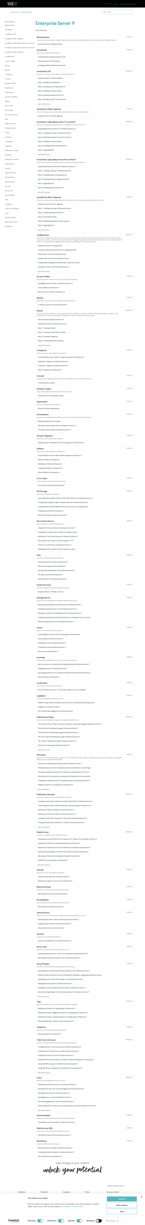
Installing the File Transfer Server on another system (56, 549)
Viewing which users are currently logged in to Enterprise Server (61, 1089)
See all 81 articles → (44, 1073)
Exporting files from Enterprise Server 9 (52, 579)
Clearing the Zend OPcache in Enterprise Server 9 (55, 1055)
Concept (8, 79)
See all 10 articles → (44, 1110)
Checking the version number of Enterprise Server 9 (56, 1122)
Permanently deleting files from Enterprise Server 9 (56, 570)
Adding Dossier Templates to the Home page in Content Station (61, 442)
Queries (7, 168)
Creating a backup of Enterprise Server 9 (52, 305)
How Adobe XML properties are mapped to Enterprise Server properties (64, 776)
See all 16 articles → (44, 104)
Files (6, 119)
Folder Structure (10, 123)
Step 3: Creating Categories (48, 336)
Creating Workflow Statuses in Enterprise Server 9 (56, 1152)
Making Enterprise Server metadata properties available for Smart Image (64, 768)
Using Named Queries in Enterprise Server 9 (54, 877)
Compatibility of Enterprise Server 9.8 (51, 57)
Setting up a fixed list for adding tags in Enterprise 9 (56, 1008)
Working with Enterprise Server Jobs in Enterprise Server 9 (59, 958)
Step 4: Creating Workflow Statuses (51, 341)
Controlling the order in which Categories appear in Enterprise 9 (61, 357)
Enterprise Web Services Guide (49, 421)
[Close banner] (141, 1197)
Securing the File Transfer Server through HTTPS (55, 541)
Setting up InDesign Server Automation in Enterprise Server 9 (60, 605)
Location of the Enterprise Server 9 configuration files (57, 250)
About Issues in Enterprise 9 (48, 651)
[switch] (61, 1220)
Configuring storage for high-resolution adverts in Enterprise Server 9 (63, 502)
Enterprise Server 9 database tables (51, 396)
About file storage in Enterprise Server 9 (52, 515)
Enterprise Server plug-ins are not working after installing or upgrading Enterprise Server (70, 975)
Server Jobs (9, 191)
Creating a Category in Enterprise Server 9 (53, 366)
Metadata (8, 155)
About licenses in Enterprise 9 (48, 677)
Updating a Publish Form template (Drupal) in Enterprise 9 (59, 843)
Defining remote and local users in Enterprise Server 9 (57, 1084)
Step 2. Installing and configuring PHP (51, 87)
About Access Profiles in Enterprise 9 (51, 292)
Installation (9, 30)
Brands (7, 70)
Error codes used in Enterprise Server (51, 485)
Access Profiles (10, 61)
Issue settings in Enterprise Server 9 (50, 639)
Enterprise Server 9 (26, 12)
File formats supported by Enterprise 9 (52, 566)
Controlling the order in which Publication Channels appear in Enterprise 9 (64, 805)
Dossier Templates (11, 97)
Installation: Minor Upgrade (14, 52)
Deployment (9, 88)
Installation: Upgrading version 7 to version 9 (20, 43)
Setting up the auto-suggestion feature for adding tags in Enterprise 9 (63, 1013)
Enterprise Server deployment (48, 408)
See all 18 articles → (44, 154)
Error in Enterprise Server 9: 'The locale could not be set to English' (62, 690)
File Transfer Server (11, 115)
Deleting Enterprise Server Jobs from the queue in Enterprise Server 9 (63, 953)
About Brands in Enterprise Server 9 (51, 319)
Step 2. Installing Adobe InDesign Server (52, 175)
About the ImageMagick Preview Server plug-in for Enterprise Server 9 (63, 992)
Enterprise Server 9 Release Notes (50, 44)
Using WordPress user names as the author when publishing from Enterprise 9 (66, 1059)
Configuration (9, 56)
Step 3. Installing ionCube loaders (50, 91)
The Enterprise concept (46, 383)
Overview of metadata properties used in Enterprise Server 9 (60, 763)
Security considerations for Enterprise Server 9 (54, 941)
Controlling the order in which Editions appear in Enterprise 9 (60, 455)
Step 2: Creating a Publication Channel (51, 332)
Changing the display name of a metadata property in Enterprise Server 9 (64, 780)
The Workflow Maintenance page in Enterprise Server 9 (58, 728)
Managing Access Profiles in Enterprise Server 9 (55, 283)
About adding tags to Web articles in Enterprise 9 (56, 1021)
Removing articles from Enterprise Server (53, 894)
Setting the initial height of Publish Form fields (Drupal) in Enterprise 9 (63, 852)
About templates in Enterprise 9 (49, 1034)
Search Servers (10, 182)
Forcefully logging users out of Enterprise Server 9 (56, 1101)
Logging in (8, 146)
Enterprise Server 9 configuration (50, 246)
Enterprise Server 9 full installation (50, 78)
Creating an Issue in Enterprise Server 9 (52, 647)
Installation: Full (10, 34)
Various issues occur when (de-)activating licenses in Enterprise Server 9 (63, 664)
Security (8, 186)
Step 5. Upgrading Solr (46, 150)
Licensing (8, 137)
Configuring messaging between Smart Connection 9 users (59, 262)
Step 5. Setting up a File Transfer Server (52, 99)
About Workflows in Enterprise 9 (50, 1156)
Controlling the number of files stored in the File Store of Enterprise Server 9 (65, 498)
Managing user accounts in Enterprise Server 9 (54, 1097)
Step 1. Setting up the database (49, 82)
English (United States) (116, 1186)
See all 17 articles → (44, 192)
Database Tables (10, 83)
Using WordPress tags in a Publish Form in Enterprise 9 (57, 1064)
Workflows (8, 226)
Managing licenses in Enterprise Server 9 (52, 668)
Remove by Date (10, 173)
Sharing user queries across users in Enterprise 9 (55, 881)
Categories (8, 74)
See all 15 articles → (44, 345)
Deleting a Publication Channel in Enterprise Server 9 (57, 814)
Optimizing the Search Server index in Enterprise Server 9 (58, 919)
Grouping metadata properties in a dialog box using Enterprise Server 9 (63, 772)
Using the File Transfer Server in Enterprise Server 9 (56, 528)
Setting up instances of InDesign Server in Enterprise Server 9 (60, 613)
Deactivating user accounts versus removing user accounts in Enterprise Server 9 (67, 1106)
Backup (7, 65)
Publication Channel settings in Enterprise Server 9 (56, 810)
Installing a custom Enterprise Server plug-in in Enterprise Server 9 (61, 988)
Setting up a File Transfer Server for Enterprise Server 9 (57, 536)
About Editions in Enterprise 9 (48, 472)
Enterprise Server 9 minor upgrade (50, 204)
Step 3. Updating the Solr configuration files (53, 179)
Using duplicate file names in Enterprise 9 (53, 562)
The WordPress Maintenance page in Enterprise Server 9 (58, 732)
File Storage (9, 110)
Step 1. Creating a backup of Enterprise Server (54, 133)
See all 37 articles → (44, 750)
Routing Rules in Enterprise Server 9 (50, 907)
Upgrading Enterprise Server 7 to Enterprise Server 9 (57, 129)
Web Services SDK (11, 222)
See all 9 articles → (44, 230)
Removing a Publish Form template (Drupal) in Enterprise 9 (59, 856)
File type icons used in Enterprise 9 (50, 575)
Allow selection (122, 1205)
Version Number (10, 217)
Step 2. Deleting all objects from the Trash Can (54, 137)
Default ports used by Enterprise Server (52, 254)
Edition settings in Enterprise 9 (49, 460)
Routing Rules (9, 177)
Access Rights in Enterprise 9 (48, 288)
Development (9, 92)
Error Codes (9, 106)
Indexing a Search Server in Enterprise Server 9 (54, 924)
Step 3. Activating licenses (47, 217)
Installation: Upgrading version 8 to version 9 (20, 47)
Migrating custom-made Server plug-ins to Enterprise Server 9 (60, 979)
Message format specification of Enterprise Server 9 (57, 425)
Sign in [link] (116, 4)
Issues (7, 132)
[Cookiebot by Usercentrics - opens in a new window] (13, 1220)
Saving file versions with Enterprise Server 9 (53, 267)
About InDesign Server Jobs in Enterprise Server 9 (56, 622)
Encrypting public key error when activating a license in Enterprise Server (64, 673)
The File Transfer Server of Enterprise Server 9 (54, 545)
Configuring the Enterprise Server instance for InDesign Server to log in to (64, 617)
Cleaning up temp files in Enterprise (50, 511)
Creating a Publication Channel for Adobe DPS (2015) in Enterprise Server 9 (65, 801)
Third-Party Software (12, 208)
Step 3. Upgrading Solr (46, 183)
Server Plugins (10, 195)
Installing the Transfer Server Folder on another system (57, 532)
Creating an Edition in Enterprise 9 (50, 468)
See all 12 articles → (44, 827)
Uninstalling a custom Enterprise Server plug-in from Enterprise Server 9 (64, 971)
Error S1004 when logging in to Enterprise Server (55, 711)
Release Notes (10, 25)
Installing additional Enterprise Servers (52, 65)
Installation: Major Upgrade (14, 39)
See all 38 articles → (44, 271)
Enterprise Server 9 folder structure (50, 592)
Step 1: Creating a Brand (46, 328)
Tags (6, 199)
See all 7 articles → (44, 996)
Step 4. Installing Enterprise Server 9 (51, 95)
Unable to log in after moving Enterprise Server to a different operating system (66, 702)
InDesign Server (10, 128)
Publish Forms (9, 164)
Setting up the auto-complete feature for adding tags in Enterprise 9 (62, 1017)
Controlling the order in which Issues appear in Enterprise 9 (59, 634)
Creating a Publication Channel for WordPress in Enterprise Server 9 (62, 818)
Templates (8, 204)
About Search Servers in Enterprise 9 (51, 928)
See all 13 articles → (44, 865)
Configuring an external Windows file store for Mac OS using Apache (63, 506)
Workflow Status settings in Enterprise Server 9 (55, 1148)
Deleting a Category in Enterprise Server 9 (53, 361)
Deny (122, 1211)
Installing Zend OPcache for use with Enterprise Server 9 (58, 1051)
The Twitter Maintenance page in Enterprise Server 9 (57, 741)
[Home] (12, 4)
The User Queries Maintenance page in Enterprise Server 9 (59, 737)
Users (7, 213)
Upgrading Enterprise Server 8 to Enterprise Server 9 (57, 166)
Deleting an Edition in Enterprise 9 (50, 464)
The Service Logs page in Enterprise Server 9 (54, 745)
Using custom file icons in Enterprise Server (53, 258)
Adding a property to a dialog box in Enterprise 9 (55, 785)
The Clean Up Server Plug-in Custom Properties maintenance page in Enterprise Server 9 (69, 724)
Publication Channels (12, 159)
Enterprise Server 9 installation (49, 61)
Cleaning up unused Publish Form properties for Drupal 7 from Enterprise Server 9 (67, 839)
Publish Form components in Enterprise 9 (52, 860)
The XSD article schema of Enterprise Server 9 (54, 430)
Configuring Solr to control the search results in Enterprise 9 (59, 1047)
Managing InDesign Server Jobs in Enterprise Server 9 (57, 609)
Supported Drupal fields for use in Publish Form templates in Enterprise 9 (64, 847)
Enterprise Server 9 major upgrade (50, 116)
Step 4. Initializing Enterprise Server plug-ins (54, 221)
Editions (7, 101)
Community (107, 4)
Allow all (122, 1199)
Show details (110, 1221)
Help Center (14, 12)
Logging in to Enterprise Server (49, 707)
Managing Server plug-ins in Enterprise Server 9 (55, 983)
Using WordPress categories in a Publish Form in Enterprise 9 (60, 1068)
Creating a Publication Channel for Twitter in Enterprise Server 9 (61, 822)
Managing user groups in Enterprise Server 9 (54, 1093)
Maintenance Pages (11, 150)
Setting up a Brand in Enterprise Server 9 (52, 324)
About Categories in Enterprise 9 (50, 370)
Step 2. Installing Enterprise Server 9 (51, 212)
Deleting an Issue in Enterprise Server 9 (52, 643)
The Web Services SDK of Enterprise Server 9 (54, 1135)
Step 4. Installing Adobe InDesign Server (52, 146)
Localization (9, 141)
